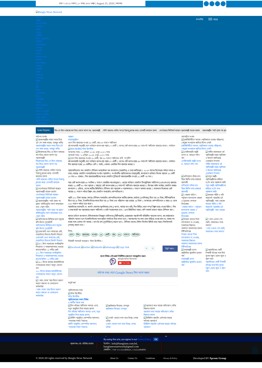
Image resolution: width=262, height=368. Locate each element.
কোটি (107, 234)
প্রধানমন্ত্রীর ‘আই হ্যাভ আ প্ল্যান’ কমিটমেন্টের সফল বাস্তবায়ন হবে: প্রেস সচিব (222, 130)
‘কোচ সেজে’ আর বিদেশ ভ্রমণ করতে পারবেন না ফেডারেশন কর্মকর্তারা (48, 292)
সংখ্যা (94, 234)
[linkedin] (217, 3)
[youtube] (223, 3)
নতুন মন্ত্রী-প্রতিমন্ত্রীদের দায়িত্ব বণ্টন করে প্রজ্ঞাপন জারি (216, 188)
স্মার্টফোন (135, 234)
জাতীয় (38, 29)
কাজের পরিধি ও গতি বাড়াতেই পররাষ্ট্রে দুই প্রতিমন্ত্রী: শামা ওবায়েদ (215, 206)
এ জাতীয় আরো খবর (76, 302)
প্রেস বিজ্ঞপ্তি (41, 123)
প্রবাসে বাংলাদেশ (43, 120)
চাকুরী (38, 81)
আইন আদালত (41, 105)
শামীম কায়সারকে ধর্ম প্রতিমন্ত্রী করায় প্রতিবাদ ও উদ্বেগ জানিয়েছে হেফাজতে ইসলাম (216, 169)
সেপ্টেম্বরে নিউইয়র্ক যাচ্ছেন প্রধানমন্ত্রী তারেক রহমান (169, 130)
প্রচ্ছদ (38, 20)
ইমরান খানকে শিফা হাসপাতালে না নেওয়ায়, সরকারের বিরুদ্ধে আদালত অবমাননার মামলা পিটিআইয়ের (191, 240)
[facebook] (206, 3)
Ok (156, 339)
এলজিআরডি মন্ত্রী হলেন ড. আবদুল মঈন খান (191, 162)
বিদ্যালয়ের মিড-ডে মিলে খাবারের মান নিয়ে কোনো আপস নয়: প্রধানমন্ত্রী (63, 130)
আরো (38, 71)
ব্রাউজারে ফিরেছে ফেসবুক (116, 308)
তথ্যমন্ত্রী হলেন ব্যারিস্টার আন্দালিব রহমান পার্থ (191, 261)
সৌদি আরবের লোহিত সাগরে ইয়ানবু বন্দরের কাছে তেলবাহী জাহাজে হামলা (120, 130)
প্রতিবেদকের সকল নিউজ (78, 299)
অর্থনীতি (39, 35)
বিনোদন (39, 59)
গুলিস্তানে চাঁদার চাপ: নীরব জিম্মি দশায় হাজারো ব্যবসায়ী (191, 188)
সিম (77, 234)
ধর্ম (37, 84)
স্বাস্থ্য (38, 102)
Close (39, 17)
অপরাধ (38, 32)
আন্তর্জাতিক (41, 44)
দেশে (71, 234)
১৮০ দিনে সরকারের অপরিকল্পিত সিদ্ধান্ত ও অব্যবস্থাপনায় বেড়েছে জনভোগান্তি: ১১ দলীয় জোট (50, 255)
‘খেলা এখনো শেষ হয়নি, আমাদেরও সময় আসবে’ (215, 230)
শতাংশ (126, 234)
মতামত (38, 108)
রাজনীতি (39, 41)
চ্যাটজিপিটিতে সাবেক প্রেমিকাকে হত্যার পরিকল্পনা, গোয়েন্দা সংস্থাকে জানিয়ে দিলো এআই (201, 147)
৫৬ (119, 234)
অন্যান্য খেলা (41, 56)
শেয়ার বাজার (41, 117)
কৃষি (37, 87)
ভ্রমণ (38, 96)
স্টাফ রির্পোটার (87, 148)
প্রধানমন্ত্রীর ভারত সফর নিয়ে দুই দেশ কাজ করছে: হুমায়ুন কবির (49, 147)
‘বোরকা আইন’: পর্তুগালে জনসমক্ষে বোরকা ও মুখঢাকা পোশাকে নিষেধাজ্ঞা (191, 211)
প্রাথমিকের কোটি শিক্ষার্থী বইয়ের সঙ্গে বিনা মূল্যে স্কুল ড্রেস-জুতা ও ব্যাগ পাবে (216, 266)
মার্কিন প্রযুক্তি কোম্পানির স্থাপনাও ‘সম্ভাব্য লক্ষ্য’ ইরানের (82, 325)
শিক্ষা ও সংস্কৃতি (42, 111)
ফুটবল (38, 53)
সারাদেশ (39, 65)
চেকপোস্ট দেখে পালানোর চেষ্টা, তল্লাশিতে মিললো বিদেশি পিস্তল (49, 239)
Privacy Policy (144, 339)
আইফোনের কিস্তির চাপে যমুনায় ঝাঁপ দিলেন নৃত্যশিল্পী (48, 227)
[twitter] (211, 3)
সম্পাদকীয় (40, 99)
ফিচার (38, 90)
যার (113, 234)
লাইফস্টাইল (41, 93)
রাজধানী (39, 68)
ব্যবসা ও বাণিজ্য (42, 114)
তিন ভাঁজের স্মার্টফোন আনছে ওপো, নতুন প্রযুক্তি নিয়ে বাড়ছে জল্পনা (84, 313)
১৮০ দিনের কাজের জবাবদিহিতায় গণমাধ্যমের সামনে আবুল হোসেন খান (49, 274)
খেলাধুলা (39, 47)
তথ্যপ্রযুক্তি (41, 62)
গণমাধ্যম (39, 78)
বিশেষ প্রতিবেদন (42, 38)
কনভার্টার (199, 19)
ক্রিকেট (39, 50)
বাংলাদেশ (39, 26)
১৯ (101, 234)
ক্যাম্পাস (39, 74)
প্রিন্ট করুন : (170, 248)
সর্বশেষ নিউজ (41, 23)
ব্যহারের (85, 234)
